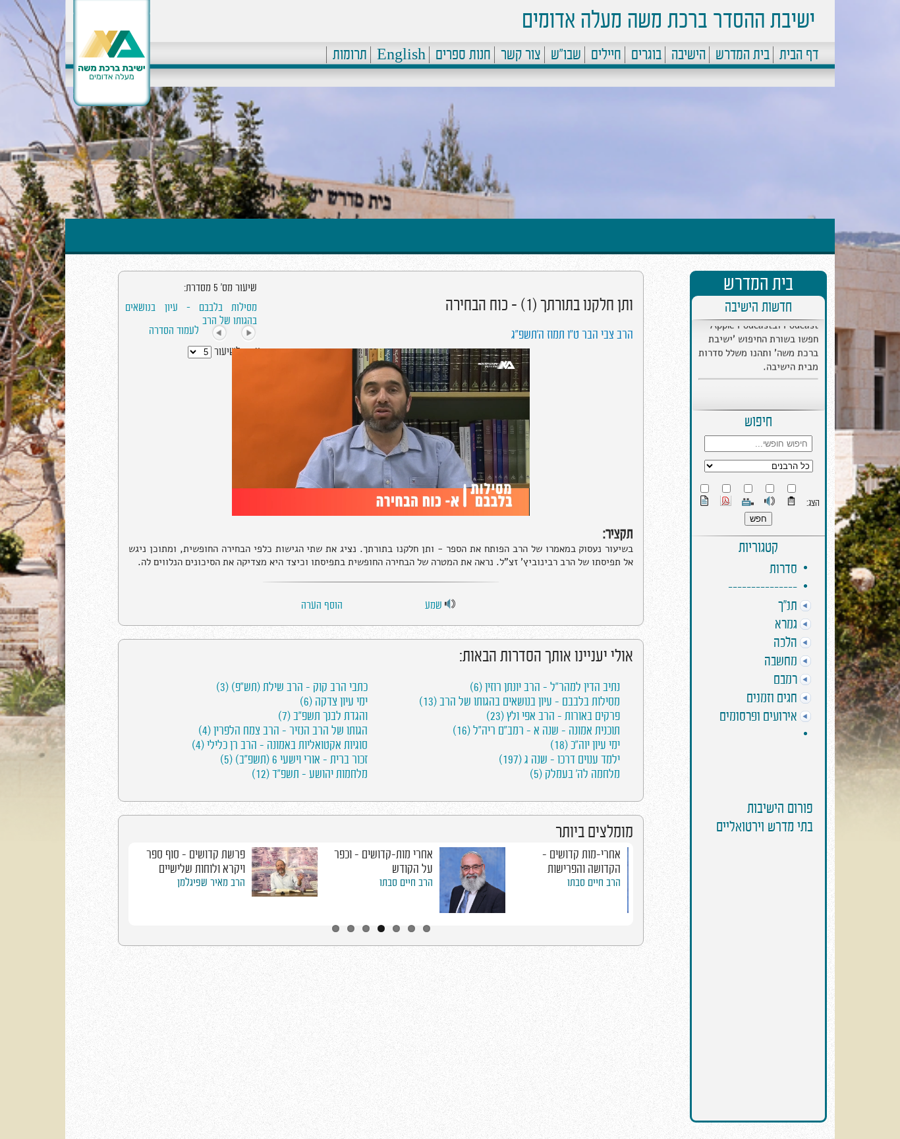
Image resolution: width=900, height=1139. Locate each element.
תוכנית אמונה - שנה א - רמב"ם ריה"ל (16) (536, 730)
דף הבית (798, 54)
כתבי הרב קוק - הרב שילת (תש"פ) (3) (292, 687)
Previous (113, 882)
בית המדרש (743, 54)
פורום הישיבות (780, 808)
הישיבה (688, 54)
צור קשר (521, 54)
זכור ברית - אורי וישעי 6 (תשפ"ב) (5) (294, 759)
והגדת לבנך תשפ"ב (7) (323, 716)
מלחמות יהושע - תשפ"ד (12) (310, 774)
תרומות (350, 54)
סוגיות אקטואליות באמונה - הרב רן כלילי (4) (280, 745)
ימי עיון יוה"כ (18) (585, 745)
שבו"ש (566, 54)
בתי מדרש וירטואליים (764, 827)
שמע (435, 605)
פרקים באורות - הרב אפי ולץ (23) (553, 716)
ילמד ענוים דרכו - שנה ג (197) (559, 759)
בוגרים (646, 54)
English (401, 54)
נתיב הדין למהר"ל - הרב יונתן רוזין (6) (545, 687)
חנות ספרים (463, 54)
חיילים (606, 54)
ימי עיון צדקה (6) (334, 701)
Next (648, 882)
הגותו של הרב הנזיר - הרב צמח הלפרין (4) (283, 730)
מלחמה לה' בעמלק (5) (575, 774)
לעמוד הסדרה (174, 330)
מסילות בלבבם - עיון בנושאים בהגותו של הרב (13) (519, 701)
